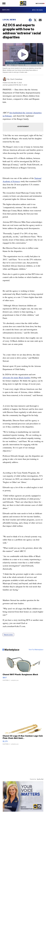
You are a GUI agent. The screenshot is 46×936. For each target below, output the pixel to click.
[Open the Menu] (4, 3)
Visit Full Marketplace (36, 649)
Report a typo (8, 634)
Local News (9, 20)
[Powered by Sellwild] (40, 779)
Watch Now (39, 3)
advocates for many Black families (16, 377)
